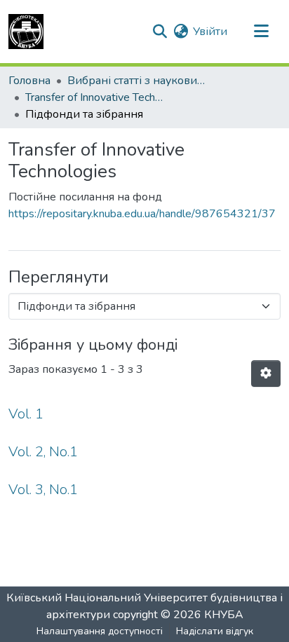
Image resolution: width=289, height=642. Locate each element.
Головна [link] (29, 80)
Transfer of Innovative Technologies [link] (95, 97)
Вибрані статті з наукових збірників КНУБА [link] (137, 80)
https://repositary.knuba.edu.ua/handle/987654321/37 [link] (142, 213)
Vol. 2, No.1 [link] (43, 451)
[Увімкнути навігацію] (261, 31)
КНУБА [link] (223, 614)
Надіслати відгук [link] (214, 631)
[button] (25, 31)
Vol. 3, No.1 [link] (43, 489)
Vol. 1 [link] (25, 413)
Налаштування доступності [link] (99, 631)
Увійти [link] (210, 31)
